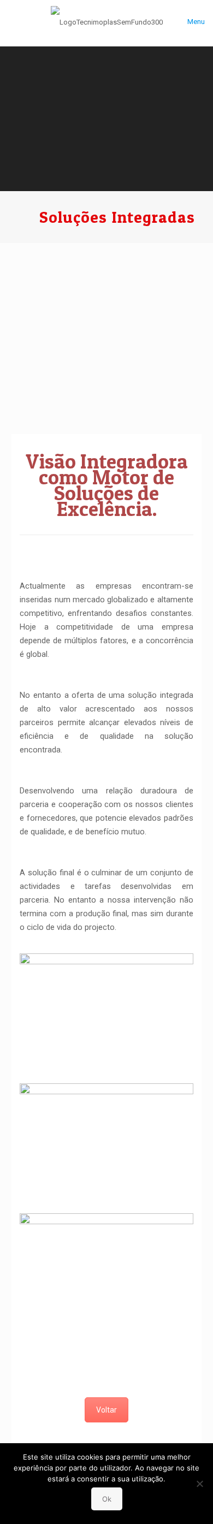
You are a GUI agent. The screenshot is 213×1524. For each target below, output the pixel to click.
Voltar (106, 1410)
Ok (106, 1499)
